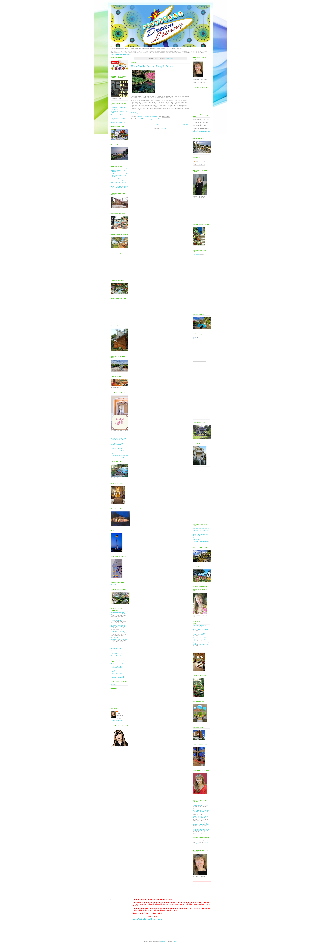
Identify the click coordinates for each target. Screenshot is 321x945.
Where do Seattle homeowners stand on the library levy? (118, 179)
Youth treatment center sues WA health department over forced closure (119, 175)
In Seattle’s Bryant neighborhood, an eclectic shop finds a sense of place (119, 111)
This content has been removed (200, 629)
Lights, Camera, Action (116, 673)
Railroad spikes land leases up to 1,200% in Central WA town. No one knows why (119, 170)
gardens (153, 119)
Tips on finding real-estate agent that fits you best (200, 535)
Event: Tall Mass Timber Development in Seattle (117, 667)
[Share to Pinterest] (169, 117)
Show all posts (170, 58)
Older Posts (186, 124)
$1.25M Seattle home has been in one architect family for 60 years (119, 638)
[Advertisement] (201, 211)
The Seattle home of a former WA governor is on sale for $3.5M (119, 613)
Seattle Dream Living (116, 651)
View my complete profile (117, 720)
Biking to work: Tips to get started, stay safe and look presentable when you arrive (119, 187)
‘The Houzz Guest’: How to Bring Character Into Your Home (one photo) (119, 452)
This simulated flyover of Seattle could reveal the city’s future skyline (200, 639)
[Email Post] (160, 116)
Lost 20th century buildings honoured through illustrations (118, 676)
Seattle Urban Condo (116, 648)
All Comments (198, 164)
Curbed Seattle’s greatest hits (118, 107)
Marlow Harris (121, 711)
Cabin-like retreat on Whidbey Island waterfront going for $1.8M (119, 632)
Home (157, 124)
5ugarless (163, 941)
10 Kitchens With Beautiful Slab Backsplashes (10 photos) (119, 447)
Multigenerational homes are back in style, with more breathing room (201, 643)
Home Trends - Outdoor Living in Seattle (152, 66)
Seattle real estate (160, 119)
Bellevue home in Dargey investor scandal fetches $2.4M (201, 633)
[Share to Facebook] (168, 117)
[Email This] (163, 117)
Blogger (174, 941)
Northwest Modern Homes (117, 655)
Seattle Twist (114, 585)
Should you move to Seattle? (118, 122)
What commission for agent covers (201, 528)
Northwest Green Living (116, 653)
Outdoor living (134, 113)
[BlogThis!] (164, 117)
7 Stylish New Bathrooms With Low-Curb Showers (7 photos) (118, 439)
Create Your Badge (196, 362)
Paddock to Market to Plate (117, 664)
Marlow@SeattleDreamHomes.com (201, 131)
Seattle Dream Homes (197, 254)
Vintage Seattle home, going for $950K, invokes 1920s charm (118, 626)
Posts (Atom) (164, 128)
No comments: (154, 116)
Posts (196, 161)
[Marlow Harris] (199, 361)
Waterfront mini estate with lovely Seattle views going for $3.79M (119, 619)
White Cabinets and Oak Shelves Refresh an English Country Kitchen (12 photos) (119, 443)
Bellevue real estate (146, 119)
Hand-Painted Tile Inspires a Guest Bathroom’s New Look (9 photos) (119, 456)
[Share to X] (166, 117)
